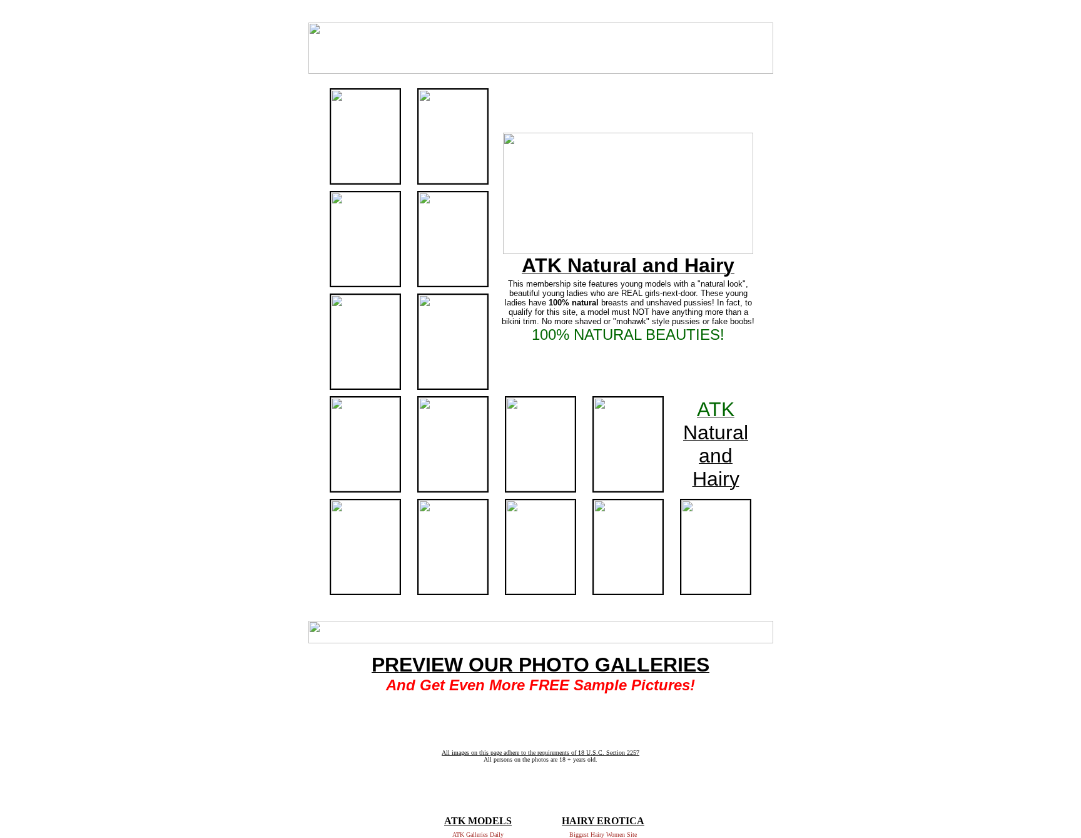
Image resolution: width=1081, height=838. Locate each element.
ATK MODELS (478, 820)
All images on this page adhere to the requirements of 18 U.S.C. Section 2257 (540, 752)
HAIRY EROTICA (603, 820)
